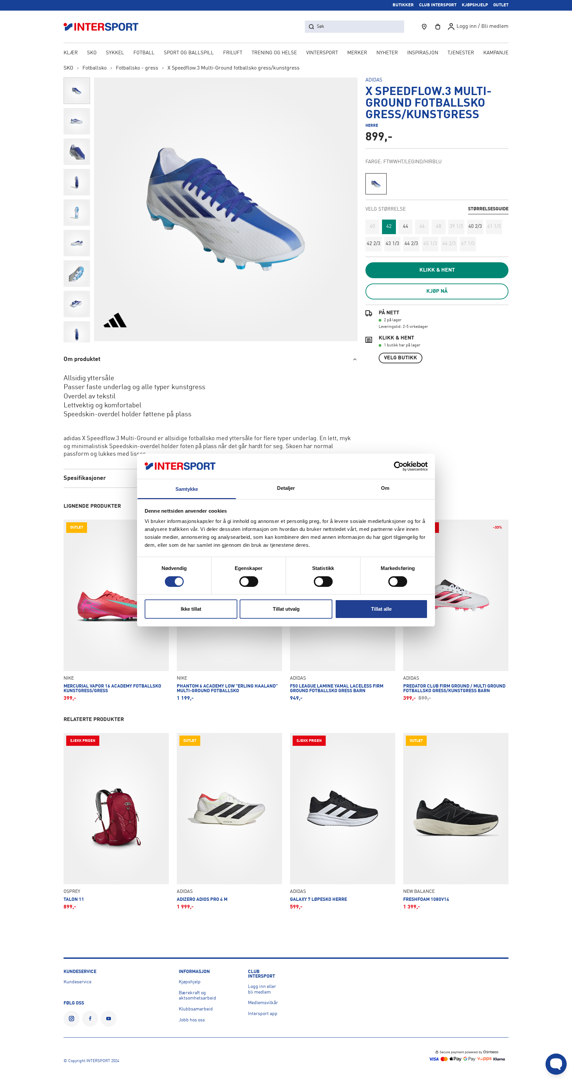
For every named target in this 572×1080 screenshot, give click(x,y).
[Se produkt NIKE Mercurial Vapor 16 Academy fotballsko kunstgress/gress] (116, 610)
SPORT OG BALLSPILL (189, 53)
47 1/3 (468, 243)
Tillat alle (381, 609)
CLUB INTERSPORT (437, 5)
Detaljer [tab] (286, 488)
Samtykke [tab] (186, 489)
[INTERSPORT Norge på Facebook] (90, 1019)
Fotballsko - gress (137, 68)
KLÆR (71, 53)
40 (372, 226)
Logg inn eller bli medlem (262, 989)
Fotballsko (94, 68)
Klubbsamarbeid (196, 1009)
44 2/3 (411, 243)
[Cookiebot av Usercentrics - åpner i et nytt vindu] (399, 466)
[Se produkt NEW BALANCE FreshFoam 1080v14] (455, 821)
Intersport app (262, 1013)
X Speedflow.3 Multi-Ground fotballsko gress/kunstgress (233, 68)
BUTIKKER (403, 5)
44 (405, 226)
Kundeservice (77, 982)
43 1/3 (392, 243)
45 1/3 (430, 243)
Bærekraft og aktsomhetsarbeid (197, 996)
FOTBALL (144, 53)
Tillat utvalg (286, 609)
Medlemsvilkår (263, 1003)
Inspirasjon (422, 53)
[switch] (248, 581)
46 (422, 226)
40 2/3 (475, 226)
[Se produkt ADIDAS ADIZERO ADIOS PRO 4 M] (229, 821)
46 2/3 (449, 243)
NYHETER (387, 53)
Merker (357, 53)
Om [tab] (385, 488)
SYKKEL (115, 53)
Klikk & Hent (437, 270)
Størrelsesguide (488, 209)
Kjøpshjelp (190, 982)
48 (438, 226)
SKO (92, 53)
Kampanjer (497, 53)
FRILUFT (232, 53)
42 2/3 (373, 243)
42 (389, 226)
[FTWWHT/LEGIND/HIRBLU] (376, 183)
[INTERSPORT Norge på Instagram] (71, 1019)
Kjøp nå (437, 291)
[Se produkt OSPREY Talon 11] (116, 821)
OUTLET (500, 5)
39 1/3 (456, 226)
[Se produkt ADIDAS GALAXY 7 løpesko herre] (342, 821)
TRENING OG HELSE (274, 53)
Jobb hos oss (192, 1020)
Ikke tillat (191, 609)
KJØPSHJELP (475, 5)
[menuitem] (461, 53)
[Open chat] (556, 1064)
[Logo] (105, 26)
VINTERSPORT (322, 53)
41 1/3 (494, 226)
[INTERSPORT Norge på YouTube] (109, 1019)
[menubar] (286, 53)
